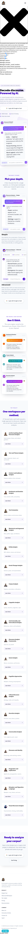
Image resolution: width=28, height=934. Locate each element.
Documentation (5, 903)
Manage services (5, 62)
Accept (1, 68)
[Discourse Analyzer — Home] (3, 3)
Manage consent (4, 933)
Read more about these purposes (10, 66)
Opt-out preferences (6, 72)
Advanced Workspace (7, 895)
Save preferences (19, 68)
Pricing (3, 900)
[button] (14, 22)
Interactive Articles (6, 913)
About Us (4, 910)
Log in (3, 918)
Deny (5, 68)
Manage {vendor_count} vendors (10, 64)
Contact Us (4, 915)
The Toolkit (4, 898)
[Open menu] (25, 3)
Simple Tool (4, 893)
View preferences (10, 68)
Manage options (5, 60)
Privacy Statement (5, 74)
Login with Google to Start (15, 108)
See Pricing (14, 860)
